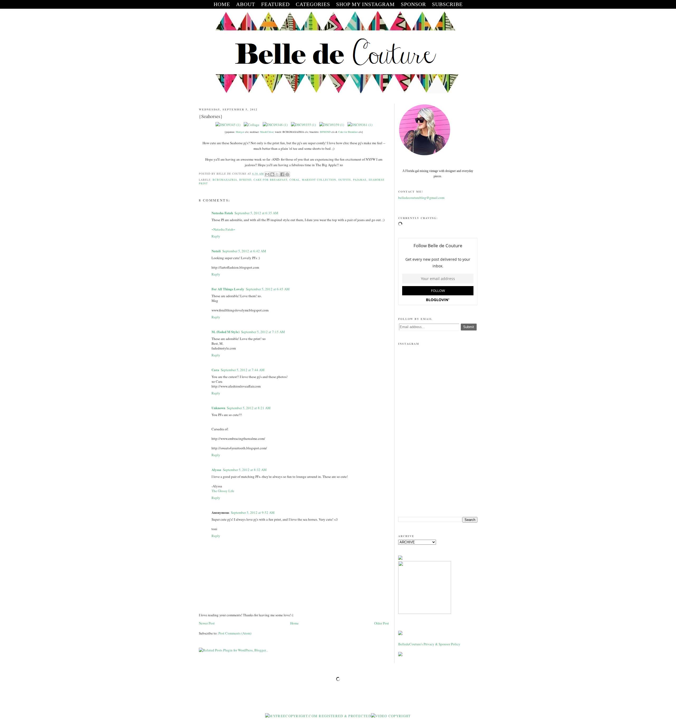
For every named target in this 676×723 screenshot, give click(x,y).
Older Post (381, 623)
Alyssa (216, 469)
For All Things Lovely (228, 288)
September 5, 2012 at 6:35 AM (256, 213)
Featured (275, 4)
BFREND (325, 132)
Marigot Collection (319, 179)
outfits (344, 179)
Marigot (240, 132)
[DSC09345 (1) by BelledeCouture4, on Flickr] (228, 124)
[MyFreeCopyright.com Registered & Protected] (318, 715)
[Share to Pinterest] (287, 174)
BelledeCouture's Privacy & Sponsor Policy (429, 644)
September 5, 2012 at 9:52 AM (253, 512)
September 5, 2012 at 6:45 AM (268, 289)
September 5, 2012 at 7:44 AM (243, 369)
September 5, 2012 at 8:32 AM (245, 469)
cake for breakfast (270, 179)
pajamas (360, 179)
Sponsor (413, 4)
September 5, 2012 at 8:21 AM (249, 407)
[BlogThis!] (272, 174)
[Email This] (267, 174)
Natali (216, 250)
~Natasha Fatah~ (223, 229)
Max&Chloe (266, 132)
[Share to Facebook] (282, 174)
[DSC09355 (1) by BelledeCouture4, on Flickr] (303, 124)
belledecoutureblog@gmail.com (421, 197)
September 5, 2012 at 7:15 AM (263, 331)
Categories (313, 4)
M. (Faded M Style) (226, 331)
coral (294, 179)
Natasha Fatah (222, 212)
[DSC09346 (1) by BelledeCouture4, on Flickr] (275, 124)
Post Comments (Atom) (234, 633)
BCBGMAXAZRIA (225, 179)
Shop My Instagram (365, 4)
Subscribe (447, 4)
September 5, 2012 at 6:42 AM (244, 251)
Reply (216, 236)
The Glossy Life (223, 490)
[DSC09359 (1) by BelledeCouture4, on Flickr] (331, 124)
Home (294, 623)
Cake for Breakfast (348, 132)
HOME (222, 4)
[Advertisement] (437, 472)
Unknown (218, 407)
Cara (215, 369)
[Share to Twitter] (277, 174)
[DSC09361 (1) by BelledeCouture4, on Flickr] (360, 124)
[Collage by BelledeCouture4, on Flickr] (251, 124)
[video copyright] (391, 715)
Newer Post (207, 623)
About (245, 4)
